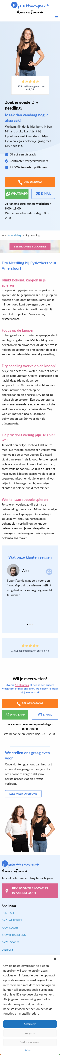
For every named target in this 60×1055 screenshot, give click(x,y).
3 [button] (32, 625)
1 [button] (27, 625)
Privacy (28, 1050)
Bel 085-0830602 (32, 703)
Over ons (8, 950)
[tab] (27, 625)
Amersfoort (31, 9)
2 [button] (30, 625)
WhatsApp (19, 193)
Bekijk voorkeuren (30, 1042)
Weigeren (30, 1033)
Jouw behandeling (14, 935)
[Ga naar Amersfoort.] (3, 234)
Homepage (8, 913)
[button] (55, 958)
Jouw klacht (10, 928)
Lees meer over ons (23, 794)
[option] (30, 581)
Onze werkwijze (12, 920)
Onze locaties (10, 942)
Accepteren (30, 1024)
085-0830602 (33, 182)
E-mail (46, 193)
